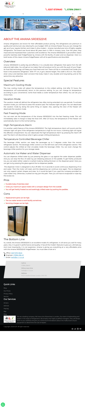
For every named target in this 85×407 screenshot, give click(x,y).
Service (20, 13)
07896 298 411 (18, 255)
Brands (77, 13)
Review (46, 13)
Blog (5, 288)
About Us (28, 13)
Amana (6, 303)
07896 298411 (74, 9)
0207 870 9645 (16, 253)
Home (13, 13)
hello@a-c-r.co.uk (17, 257)
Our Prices (7, 291)
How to (69, 13)
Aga (5, 311)
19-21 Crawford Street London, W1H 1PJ (34, 275)
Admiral (6, 306)
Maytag (6, 308)
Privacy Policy (8, 294)
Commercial (53, 13)
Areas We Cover (37, 13)
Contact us (62, 13)
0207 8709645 (55, 9)
